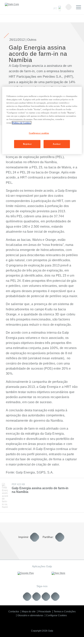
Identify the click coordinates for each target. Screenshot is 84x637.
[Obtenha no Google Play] (25, 573)
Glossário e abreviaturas (30, 615)
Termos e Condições (65, 611)
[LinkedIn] (27, 596)
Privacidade (44, 611)
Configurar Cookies (56, 615)
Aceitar (57, 144)
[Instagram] (46, 596)
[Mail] (55, 596)
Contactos (13, 611)
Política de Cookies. (21, 122)
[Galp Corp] (12, 4)
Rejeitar (27, 144)
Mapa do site (29, 611)
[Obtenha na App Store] (58, 573)
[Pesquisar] (68, 7)
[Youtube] (36, 596)
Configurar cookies (39, 133)
